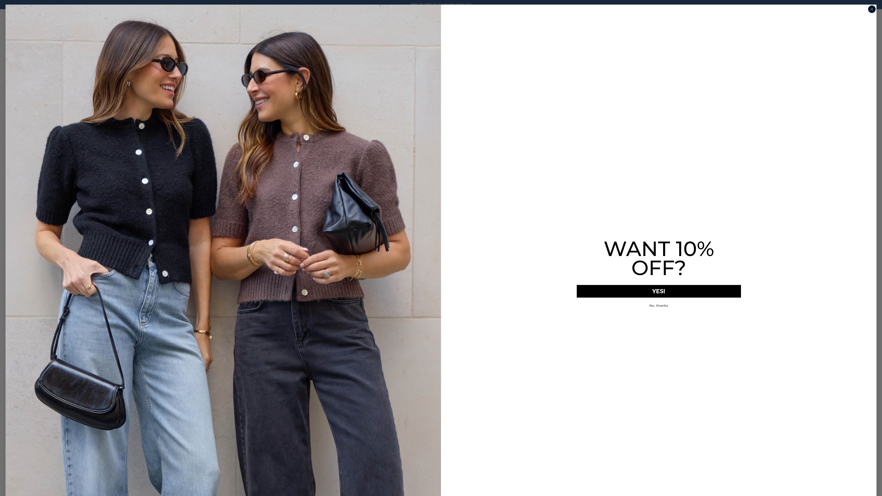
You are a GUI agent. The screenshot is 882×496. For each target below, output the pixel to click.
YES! (658, 291)
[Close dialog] (872, 9)
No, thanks (658, 306)
